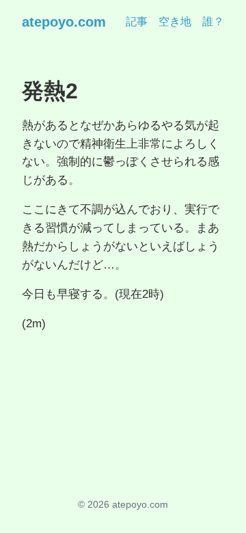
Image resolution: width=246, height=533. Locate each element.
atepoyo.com (64, 21)
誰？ (213, 21)
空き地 (175, 21)
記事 (137, 21)
